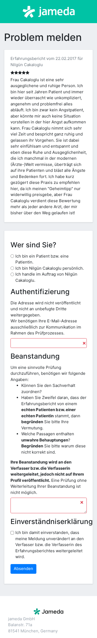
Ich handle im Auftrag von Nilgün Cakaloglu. (46, 277)
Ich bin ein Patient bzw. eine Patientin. (42, 259)
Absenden (23, 568)
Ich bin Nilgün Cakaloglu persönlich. (49, 268)
